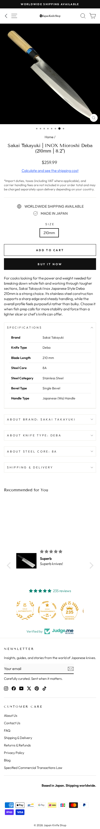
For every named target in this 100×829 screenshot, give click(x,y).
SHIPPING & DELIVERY (30, 467)
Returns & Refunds (17, 745)
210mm (49, 232)
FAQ (7, 730)
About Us (10, 715)
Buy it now (50, 264)
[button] (10, 565)
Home (49, 137)
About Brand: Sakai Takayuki (41, 419)
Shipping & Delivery (18, 738)
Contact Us (12, 723)
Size (49, 224)
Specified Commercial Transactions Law (33, 768)
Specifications (24, 327)
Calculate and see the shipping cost (50, 170)
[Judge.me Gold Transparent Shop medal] (27, 610)
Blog (7, 760)
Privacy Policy (14, 753)
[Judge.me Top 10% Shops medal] (72, 610)
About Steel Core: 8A (32, 451)
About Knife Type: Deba (34, 435)
